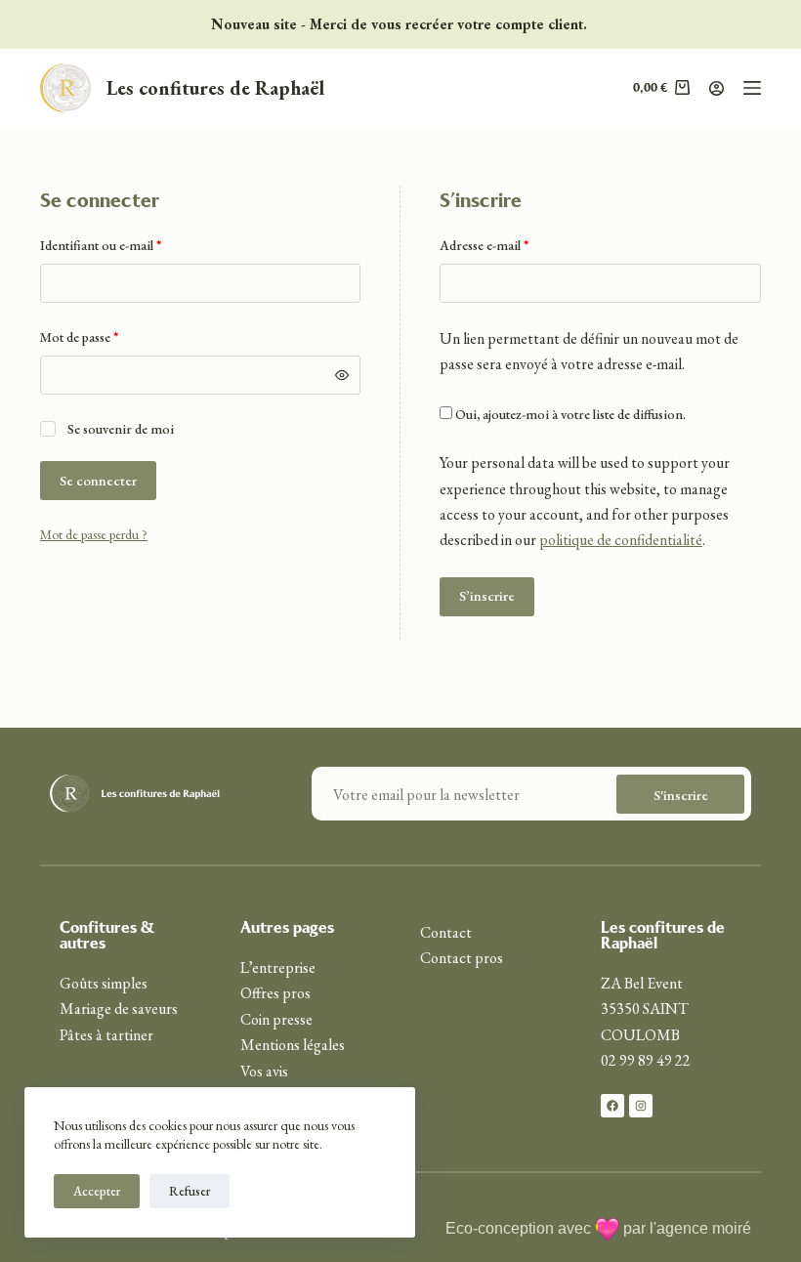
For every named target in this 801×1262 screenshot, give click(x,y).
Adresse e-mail (517, 244)
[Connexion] (716, 88)
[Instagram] (641, 1105)
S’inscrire (487, 595)
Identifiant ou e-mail (133, 244)
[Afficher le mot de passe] (342, 375)
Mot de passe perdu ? (94, 534)
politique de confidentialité (620, 539)
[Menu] (752, 88)
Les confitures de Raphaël (215, 88)
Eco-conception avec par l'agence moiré (598, 1228)
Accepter (96, 1191)
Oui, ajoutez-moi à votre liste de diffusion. (569, 414)
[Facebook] (612, 1105)
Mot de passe (112, 336)
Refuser (189, 1191)
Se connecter (98, 480)
